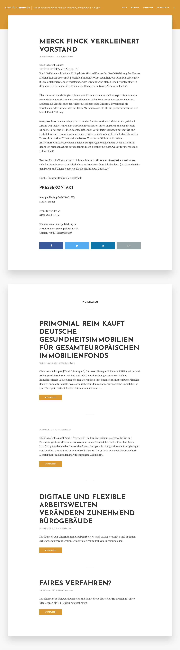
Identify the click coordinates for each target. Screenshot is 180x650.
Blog (124, 7)
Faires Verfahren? (75, 583)
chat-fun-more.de (17, 7)
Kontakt (135, 7)
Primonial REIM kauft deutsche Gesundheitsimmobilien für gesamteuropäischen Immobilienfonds (89, 340)
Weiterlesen (50, 397)
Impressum (148, 7)
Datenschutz (163, 7)
